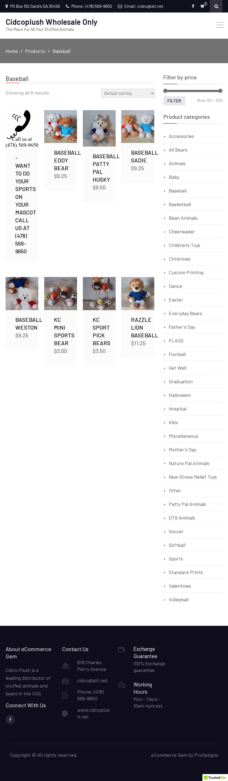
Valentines (180, 586)
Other (175, 490)
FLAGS (176, 340)
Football (177, 354)
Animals (177, 163)
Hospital (177, 409)
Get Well (177, 368)
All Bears (178, 150)
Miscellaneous (183, 436)
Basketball (180, 204)
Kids (173, 422)
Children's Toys (184, 245)
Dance (175, 286)
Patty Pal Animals (187, 504)
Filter (174, 100)
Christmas (179, 259)
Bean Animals (183, 218)
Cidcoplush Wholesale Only (52, 21)
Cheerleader (182, 231)
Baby (174, 177)
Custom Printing (186, 272)
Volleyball (179, 599)
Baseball (178, 190)
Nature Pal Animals (189, 463)
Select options (22, 129)
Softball (177, 545)
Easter (176, 299)
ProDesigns (206, 755)
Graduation (181, 381)
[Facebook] (10, 719)
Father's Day (182, 327)
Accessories (181, 136)
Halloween (180, 395)
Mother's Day (182, 449)
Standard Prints (186, 572)
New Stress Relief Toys (193, 477)
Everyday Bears (185, 313)
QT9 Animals (182, 518)
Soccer (176, 531)
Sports (176, 558)
